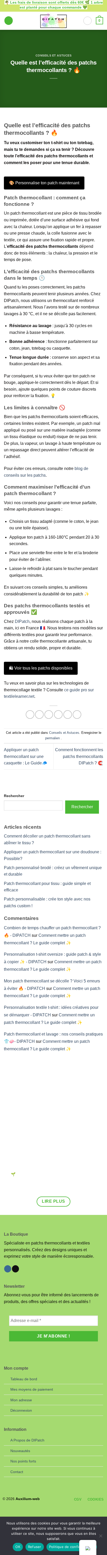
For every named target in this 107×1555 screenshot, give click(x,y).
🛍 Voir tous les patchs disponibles (40, 668)
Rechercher (14, 796)
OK (17, 1547)
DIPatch (22, 621)
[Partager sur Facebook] (39, 714)
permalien (52, 738)
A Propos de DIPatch (27, 1440)
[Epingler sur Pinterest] (67, 714)
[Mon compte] (87, 21)
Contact (16, 1472)
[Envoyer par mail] (58, 714)
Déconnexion (21, 1410)
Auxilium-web (28, 1499)
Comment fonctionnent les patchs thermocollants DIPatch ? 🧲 (79, 756)
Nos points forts (23, 1461)
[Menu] (8, 20)
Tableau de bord (23, 1379)
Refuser (34, 1547)
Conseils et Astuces (54, 55)
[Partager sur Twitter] (48, 714)
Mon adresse (21, 1400)
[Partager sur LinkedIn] (77, 714)
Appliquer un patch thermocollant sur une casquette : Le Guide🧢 (25, 756)
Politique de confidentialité (71, 1547)
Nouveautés (20, 1451)
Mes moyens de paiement (31, 1389)
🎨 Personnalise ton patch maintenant (44, 183)
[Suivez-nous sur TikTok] (15, 1268)
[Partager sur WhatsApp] (30, 714)
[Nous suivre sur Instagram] (7, 1268)
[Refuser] (100, 1537)
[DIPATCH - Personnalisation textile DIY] (53, 21)
